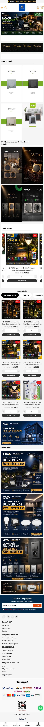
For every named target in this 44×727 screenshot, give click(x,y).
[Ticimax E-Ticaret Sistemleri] (22, 719)
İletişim (4, 631)
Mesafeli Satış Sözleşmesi (10, 644)
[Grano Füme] (11, 83)
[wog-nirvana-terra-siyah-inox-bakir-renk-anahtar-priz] (11, 203)
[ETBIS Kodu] (22, 706)
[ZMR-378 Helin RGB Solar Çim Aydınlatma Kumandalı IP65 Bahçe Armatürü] (11, 349)
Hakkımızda (5, 625)
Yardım (4, 672)
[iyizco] (22, 696)
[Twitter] (8, 617)
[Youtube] (16, 617)
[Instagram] (12, 617)
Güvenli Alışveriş (7, 653)
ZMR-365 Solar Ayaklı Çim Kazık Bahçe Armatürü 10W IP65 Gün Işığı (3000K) (32, 323)
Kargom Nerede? (7, 675)
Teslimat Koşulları (7, 650)
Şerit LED (26, 295)
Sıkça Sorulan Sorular (8, 669)
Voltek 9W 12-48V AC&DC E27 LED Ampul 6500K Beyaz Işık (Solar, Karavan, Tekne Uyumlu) (32, 404)
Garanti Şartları (6, 659)
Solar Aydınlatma (10, 295)
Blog (3, 666)
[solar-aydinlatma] (22, 472)
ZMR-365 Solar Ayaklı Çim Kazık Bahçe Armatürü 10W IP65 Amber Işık (11, 323)
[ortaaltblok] (22, 433)
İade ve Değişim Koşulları (9, 638)
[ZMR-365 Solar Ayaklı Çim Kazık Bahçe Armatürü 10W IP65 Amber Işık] (11, 309)
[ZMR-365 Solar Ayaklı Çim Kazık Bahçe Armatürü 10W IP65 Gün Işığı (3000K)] (32, 309)
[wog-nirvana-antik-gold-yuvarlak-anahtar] (11, 165)
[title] (22, 47)
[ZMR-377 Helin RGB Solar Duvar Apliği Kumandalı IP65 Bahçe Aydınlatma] (22, 249)
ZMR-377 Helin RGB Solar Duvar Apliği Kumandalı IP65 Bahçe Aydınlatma (22, 269)
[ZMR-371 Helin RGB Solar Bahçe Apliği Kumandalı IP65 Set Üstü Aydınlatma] (11, 390)
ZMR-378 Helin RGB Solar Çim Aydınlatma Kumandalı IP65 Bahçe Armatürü (11, 363)
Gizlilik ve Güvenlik (7, 641)
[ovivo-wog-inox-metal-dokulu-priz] (32, 203)
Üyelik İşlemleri (6, 656)
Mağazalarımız (6, 628)
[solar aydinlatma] (22, 23)
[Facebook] (4, 617)
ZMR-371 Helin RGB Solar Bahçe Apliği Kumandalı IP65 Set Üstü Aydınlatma (11, 404)
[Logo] (22, 682)
